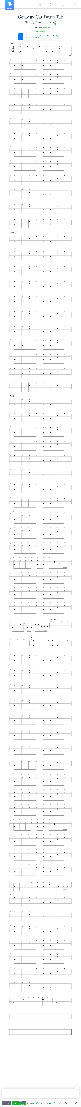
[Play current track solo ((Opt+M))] (42, 1103)
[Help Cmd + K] (62, 4)
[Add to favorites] (32, 22)
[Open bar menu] (70, 54)
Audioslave (40, 31)
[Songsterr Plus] (21, 4)
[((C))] (54, 1103)
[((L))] (37, 1103)
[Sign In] (74, 4)
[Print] (54, 22)
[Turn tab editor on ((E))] (76, 1103)
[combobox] (43, 22)
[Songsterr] (9, 5)
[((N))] (59, 1103)
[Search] (31, 4)
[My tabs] (40, 4)
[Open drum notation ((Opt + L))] (26, 22)
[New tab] (49, 4)
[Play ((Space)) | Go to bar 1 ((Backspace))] (15, 1103)
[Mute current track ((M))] (48, 1103)
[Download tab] (65, 1103)
